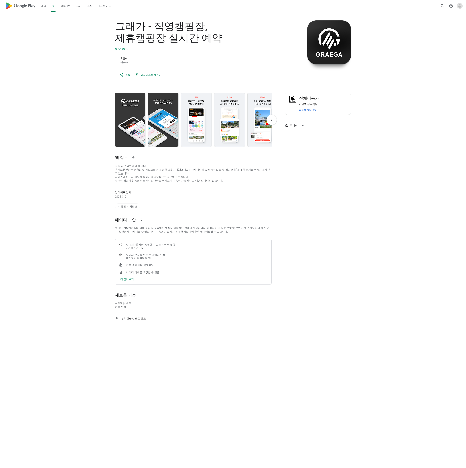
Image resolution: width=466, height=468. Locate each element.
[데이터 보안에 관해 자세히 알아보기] (127, 279)
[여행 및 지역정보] (127, 206)
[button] (130, 120)
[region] (188, 60)
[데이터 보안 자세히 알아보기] (141, 219)
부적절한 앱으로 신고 (130, 318)
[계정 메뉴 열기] (459, 5)
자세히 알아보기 (308, 110)
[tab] (43, 6)
